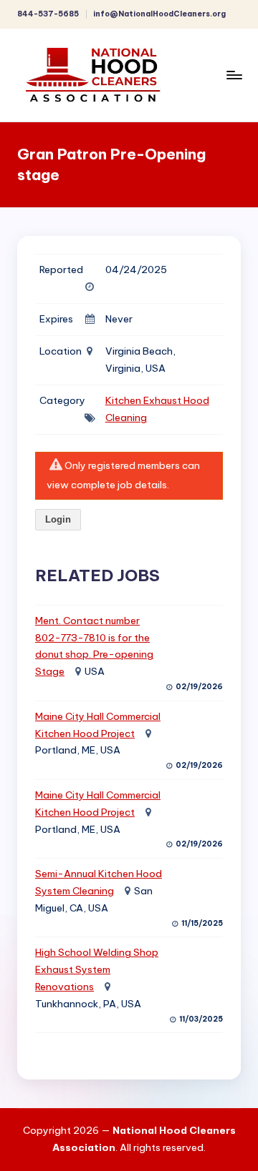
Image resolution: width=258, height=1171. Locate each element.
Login (58, 519)
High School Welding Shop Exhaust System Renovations (96, 969)
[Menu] (233, 75)
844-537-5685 (48, 14)
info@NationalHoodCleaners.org (159, 14)
